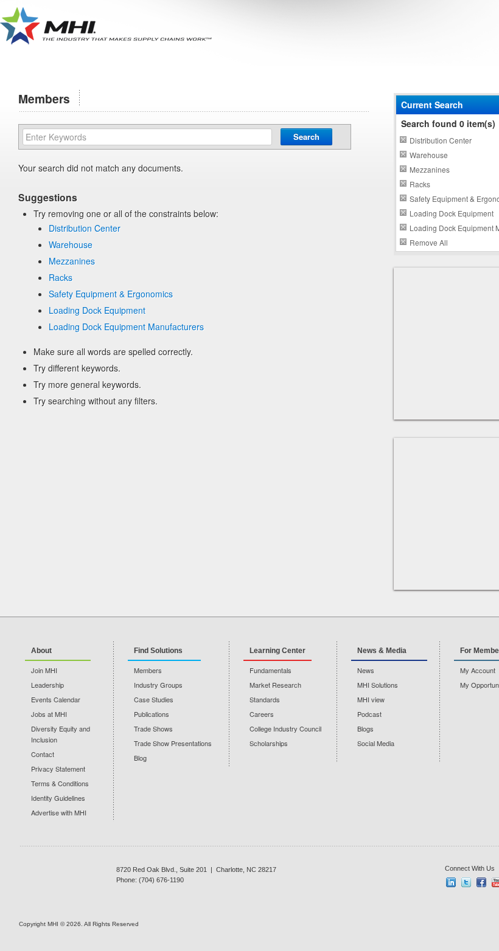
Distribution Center (84, 228)
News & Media (382, 650)
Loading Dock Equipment (97, 310)
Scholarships (269, 743)
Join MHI (44, 670)
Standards (265, 699)
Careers (262, 714)
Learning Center (277, 650)
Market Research (275, 685)
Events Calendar (55, 699)
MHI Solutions (377, 685)
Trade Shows (153, 728)
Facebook (481, 882)
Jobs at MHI (49, 714)
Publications (151, 714)
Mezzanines (72, 261)
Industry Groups (158, 685)
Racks (60, 277)
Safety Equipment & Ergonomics (111, 294)
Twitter (466, 882)
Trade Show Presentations (173, 743)
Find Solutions (158, 650)
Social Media (375, 743)
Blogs (365, 728)
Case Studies (153, 699)
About (41, 650)
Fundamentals (270, 670)
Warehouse (70, 244)
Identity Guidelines (58, 798)
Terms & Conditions (60, 783)
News (365, 670)
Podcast (369, 714)
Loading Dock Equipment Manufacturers (126, 326)
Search (306, 136)
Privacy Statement (58, 768)
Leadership (47, 685)
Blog (140, 758)
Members (148, 670)
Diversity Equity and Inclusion (60, 734)
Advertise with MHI (58, 812)
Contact (42, 754)
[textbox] (147, 136)
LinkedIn (451, 882)
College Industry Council (285, 728)
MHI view (371, 699)
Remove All (429, 242)
